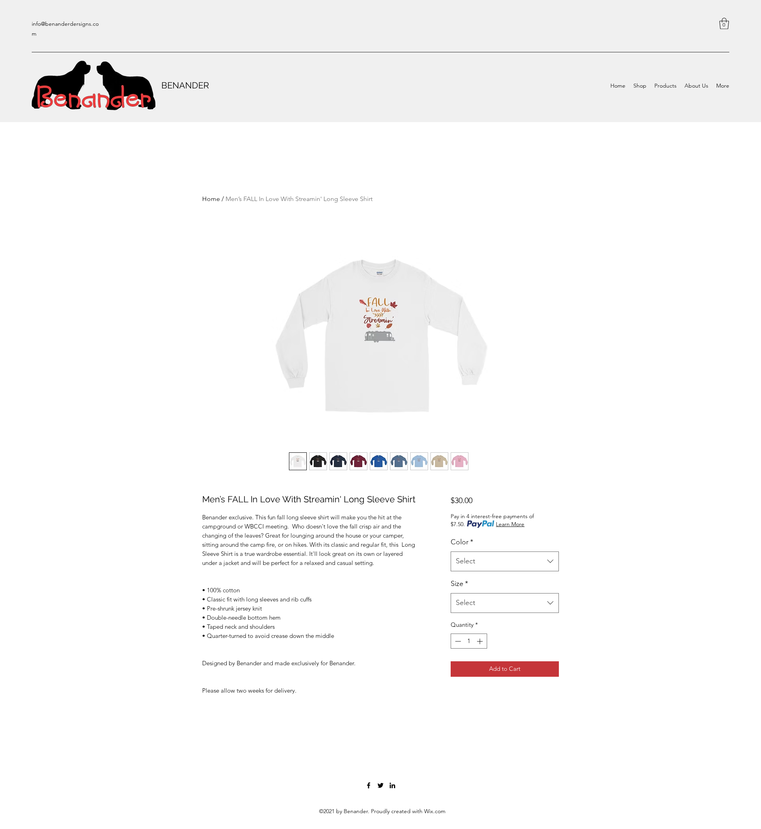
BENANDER (185, 85)
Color (462, 542)
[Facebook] (369, 785)
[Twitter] (380, 785)
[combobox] (505, 561)
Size (459, 583)
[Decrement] (457, 641)
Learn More (510, 524)
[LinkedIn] (392, 785)
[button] (724, 23)
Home (211, 199)
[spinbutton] (468, 641)
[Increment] (480, 641)
